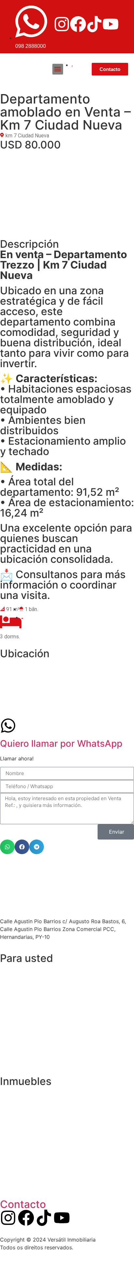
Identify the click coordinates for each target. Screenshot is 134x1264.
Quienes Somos (26, 986)
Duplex (15, 1139)
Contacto (23, 1204)
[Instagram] (62, 24)
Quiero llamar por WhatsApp (61, 743)
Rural (13, 1169)
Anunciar (17, 1001)
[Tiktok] (94, 24)
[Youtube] (110, 24)
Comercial (19, 1154)
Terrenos (18, 1184)
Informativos (22, 1061)
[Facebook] (78, 24)
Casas (14, 1124)
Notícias (17, 1046)
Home (14, 971)
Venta (14, 1016)
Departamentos (26, 1094)
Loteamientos (24, 1109)
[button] (57, 69)
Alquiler (16, 1031)
